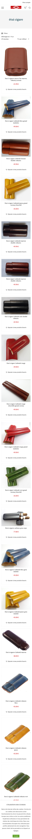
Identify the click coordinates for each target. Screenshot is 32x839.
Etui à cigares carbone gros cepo (16, 528)
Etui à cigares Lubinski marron (16, 652)
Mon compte (26, 2)
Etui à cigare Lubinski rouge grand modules (16, 448)
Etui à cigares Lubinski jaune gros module (16, 613)
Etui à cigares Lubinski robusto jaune (16, 749)
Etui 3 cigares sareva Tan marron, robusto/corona (16, 79)
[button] (16, 89)
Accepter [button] (16, 836)
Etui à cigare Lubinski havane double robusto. (16, 159)
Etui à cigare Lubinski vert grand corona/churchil (16, 491)
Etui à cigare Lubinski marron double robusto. (16, 242)
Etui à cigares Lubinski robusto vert (16, 796)
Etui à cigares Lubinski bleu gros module (16, 570)
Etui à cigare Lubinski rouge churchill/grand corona (16, 405)
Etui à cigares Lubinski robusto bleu (16, 702)
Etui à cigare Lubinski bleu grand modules (16, 122)
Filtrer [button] (6, 33)
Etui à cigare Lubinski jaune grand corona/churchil (16, 204)
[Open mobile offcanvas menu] (2, 7)
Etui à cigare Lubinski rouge (16, 363)
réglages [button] (15, 830)
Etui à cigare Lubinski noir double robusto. (16, 317)
